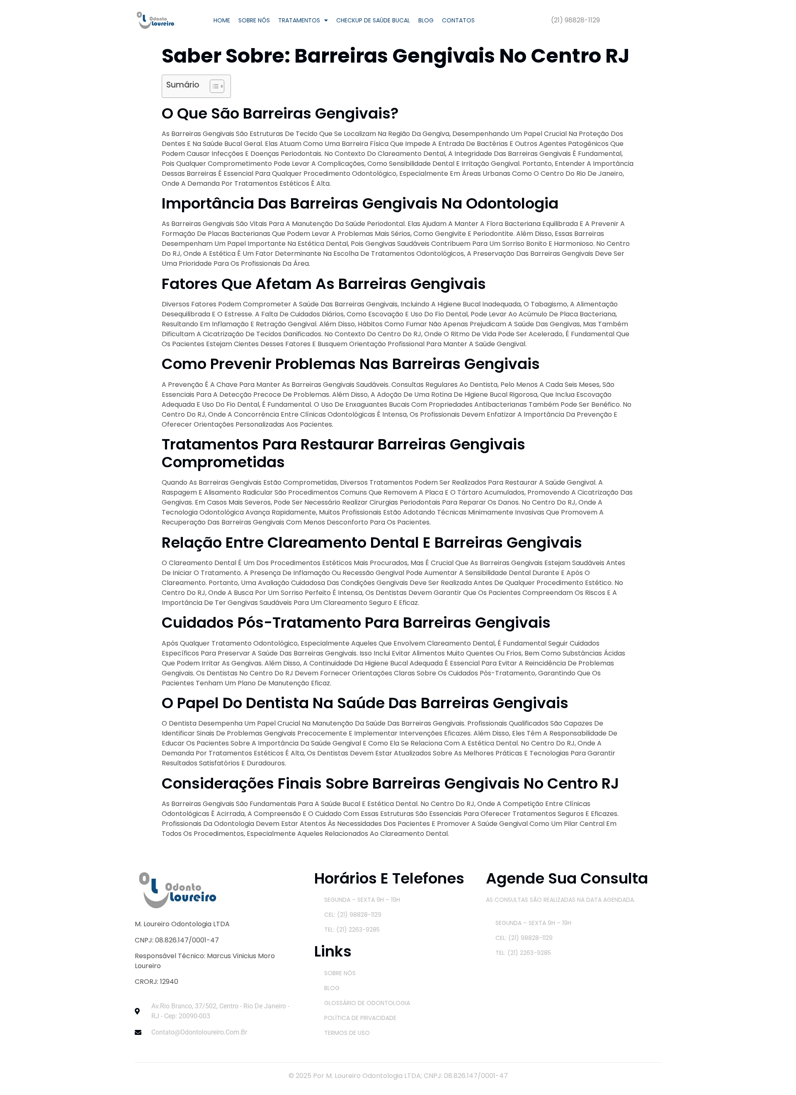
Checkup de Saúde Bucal (373, 20)
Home (222, 20)
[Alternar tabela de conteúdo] (213, 86)
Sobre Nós (254, 20)
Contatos (458, 20)
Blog (426, 20)
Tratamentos (299, 20)
